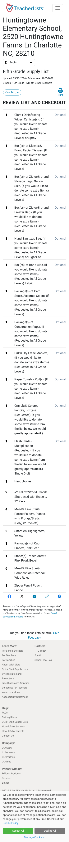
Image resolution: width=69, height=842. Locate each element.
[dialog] (34, 816)
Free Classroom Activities (16, 683)
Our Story (7, 747)
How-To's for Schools (13, 726)
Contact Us (8, 735)
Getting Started (10, 717)
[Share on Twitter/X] (22, 596)
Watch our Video (11, 692)
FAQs (5, 712)
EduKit (37, 655)
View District (12, 92)
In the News (8, 752)
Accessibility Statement (15, 696)
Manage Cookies (34, 837)
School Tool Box (43, 660)
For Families (8, 660)
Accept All (18, 830)
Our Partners (9, 757)
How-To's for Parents (13, 731)
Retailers (7, 778)
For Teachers (9, 655)
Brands (6, 782)
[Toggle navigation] (57, 8)
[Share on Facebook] (9, 596)
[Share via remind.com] (59, 596)
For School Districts (12, 650)
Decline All (50, 830)
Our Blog (6, 761)
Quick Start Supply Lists (15, 669)
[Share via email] (34, 596)
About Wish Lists (11, 664)
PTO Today (40, 650)
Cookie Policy (10, 823)
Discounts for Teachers (14, 687)
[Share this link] (47, 596)
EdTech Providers (11, 773)
